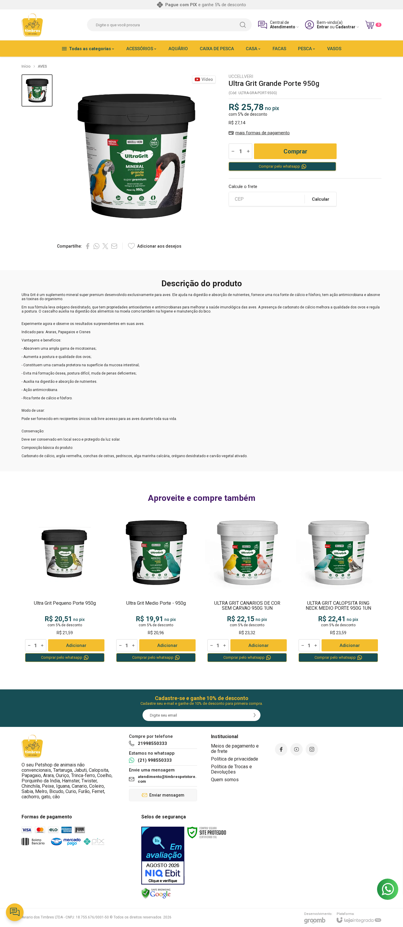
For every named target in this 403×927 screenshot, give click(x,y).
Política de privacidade (234, 759)
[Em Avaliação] (162, 856)
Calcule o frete (243, 186)
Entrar (323, 27)
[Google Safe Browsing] (156, 893)
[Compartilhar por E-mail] (114, 246)
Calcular (320, 199)
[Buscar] (242, 24)
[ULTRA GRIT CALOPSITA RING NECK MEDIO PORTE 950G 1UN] (338, 586)
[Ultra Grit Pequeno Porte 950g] (65, 586)
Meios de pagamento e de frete (235, 748)
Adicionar (76, 645)
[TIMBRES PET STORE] (32, 25)
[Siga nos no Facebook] (281, 749)
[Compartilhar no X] (105, 246)
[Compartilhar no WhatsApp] (96, 246)
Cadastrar (345, 27)
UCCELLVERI (241, 76)
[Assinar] (255, 715)
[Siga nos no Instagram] (312, 749)
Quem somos (225, 779)
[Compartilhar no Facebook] (88, 246)
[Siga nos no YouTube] (296, 749)
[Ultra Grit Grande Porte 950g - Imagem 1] (37, 90)
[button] (37, 90)
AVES (42, 66)
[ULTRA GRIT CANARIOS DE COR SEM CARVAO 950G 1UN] (247, 586)
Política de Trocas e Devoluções (231, 769)
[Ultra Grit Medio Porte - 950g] (156, 586)
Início (26, 66)
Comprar (295, 151)
